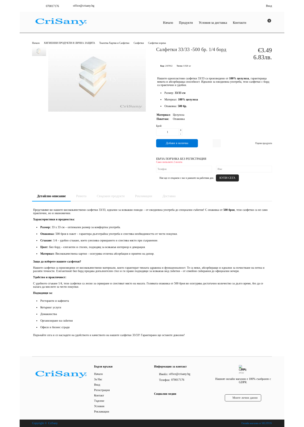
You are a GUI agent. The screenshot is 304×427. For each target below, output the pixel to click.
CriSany (53, 423)
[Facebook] (156, 402)
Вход (269, 5)
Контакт (99, 395)
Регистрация (102, 390)
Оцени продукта (263, 143)
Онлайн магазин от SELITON (256, 423)
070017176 (52, 6)
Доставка (169, 196)
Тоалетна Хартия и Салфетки (114, 43)
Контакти (239, 22)
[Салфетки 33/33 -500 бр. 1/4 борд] (97, 110)
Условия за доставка (213, 22)
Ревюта (81, 196)
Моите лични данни (245, 397)
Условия (99, 406)
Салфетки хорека (157, 43)
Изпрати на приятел (217, 143)
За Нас (98, 379)
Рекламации (143, 196)
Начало (168, 22)
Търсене (99, 400)
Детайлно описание (51, 196)
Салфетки (139, 43)
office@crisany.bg (83, 5)
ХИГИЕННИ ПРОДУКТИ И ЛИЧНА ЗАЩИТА (70, 43)
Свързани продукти (111, 196)
